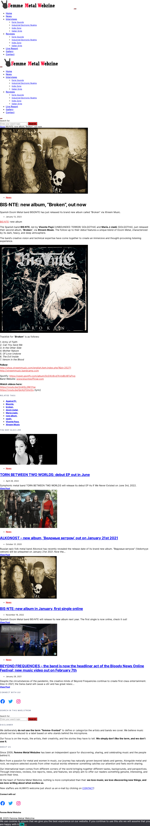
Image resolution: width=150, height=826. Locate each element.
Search (32, 123)
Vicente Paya (12, 421)
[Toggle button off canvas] (75, 8)
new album (11, 415)
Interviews (11, 19)
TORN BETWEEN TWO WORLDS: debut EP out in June (45, 475)
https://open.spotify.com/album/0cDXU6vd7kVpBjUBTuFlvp (42, 375)
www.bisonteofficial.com (30, 378)
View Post (5, 488)
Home (9, 13)
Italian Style (17, 31)
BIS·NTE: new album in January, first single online (41, 609)
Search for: (5, 120)
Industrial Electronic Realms (24, 25)
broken (9, 407)
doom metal (12, 410)
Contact (10, 54)
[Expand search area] (1, 66)
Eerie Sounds (18, 22)
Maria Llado (12, 413)
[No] (25, 825)
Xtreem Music (13, 424)
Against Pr (11, 401)
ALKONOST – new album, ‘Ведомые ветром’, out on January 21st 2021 (59, 538)
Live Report (12, 48)
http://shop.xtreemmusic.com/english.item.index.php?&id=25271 (35, 367)
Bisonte (9, 404)
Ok (22, 824)
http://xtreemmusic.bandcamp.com (19, 370)
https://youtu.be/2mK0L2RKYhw (18, 387)
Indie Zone (16, 28)
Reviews (10, 33)
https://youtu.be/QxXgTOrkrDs (17, 390)
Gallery (9, 51)
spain (8, 418)
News (9, 16)
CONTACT (88, 788)
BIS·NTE (4, 221)
